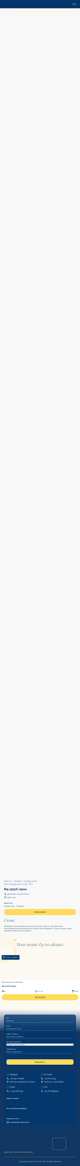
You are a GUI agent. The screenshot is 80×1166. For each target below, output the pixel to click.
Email (8, 1026)
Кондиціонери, (10, 906)
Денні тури (11, 897)
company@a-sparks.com (19, 1122)
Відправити (40, 1062)
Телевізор (20, 906)
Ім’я (8, 1018)
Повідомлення (11, 1049)
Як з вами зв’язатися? (14, 1042)
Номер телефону (12, 1034)
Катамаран (17, 881)
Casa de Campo (23, 894)
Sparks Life (8, 881)
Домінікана (11, 894)
